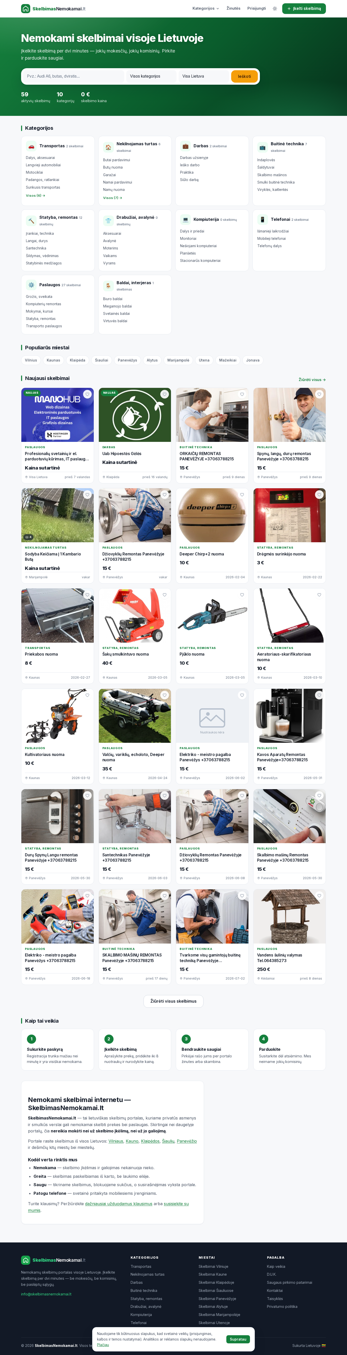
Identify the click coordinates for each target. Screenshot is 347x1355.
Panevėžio (187, 1141)
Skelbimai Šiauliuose (216, 1290)
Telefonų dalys (269, 246)
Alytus (152, 360)
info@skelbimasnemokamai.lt (46, 1294)
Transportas (141, 1266)
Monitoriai (188, 239)
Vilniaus (115, 1141)
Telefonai (139, 1323)
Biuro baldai (112, 299)
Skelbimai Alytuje (213, 1306)
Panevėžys (127, 360)
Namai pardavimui (117, 182)
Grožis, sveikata (39, 297)
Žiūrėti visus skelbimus (173, 1001)
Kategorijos (203, 8)
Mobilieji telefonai (271, 239)
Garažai (109, 175)
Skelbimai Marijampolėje (219, 1314)
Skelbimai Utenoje (214, 1323)
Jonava (253, 360)
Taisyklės (275, 1298)
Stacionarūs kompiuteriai (200, 261)
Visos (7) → (112, 198)
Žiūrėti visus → (312, 379)
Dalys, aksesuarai (40, 158)
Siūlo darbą (189, 180)
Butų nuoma (113, 167)
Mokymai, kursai (39, 311)
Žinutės (233, 8)
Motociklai (34, 172)
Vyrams (109, 263)
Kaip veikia (276, 1266)
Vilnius (31, 360)
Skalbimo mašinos (272, 175)
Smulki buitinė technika (276, 182)
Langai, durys (37, 241)
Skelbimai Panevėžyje (217, 1298)
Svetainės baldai (116, 314)
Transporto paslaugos (44, 326)
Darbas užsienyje (194, 158)
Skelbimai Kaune (213, 1274)
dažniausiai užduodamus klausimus (118, 1203)
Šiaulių (168, 1141)
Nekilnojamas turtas (148, 1274)
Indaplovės (266, 160)
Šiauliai (101, 360)
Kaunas (53, 360)
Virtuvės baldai (115, 321)
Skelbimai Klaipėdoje (216, 1282)
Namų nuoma (114, 190)
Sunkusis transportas (43, 187)
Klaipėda (77, 360)
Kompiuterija (141, 1314)
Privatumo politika (282, 1306)
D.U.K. (271, 1274)
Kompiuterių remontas (43, 304)
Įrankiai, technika (40, 233)
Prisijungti (256, 8)
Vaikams (110, 256)
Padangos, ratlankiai (42, 180)
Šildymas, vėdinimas (42, 256)
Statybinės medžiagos (44, 263)
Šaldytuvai (265, 167)
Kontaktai (275, 1290)
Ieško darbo (190, 165)
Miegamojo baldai (117, 306)
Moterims (110, 248)
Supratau (238, 1339)
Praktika (187, 172)
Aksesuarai (112, 233)
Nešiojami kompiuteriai (198, 246)
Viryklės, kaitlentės (272, 190)
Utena (204, 360)
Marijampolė (178, 360)
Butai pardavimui (116, 160)
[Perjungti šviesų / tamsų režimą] (275, 8)
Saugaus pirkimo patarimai (289, 1282)
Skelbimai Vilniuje (213, 1266)
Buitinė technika (144, 1290)
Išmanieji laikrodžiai (273, 231)
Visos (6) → (35, 195)
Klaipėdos (150, 1141)
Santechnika (36, 248)
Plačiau (103, 1345)
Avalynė (109, 241)
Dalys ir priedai (192, 231)
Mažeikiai (227, 360)
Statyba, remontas (41, 319)
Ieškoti (244, 76)
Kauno (132, 1141)
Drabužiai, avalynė (146, 1306)
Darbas (137, 1282)
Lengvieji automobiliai (43, 165)
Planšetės (188, 253)
